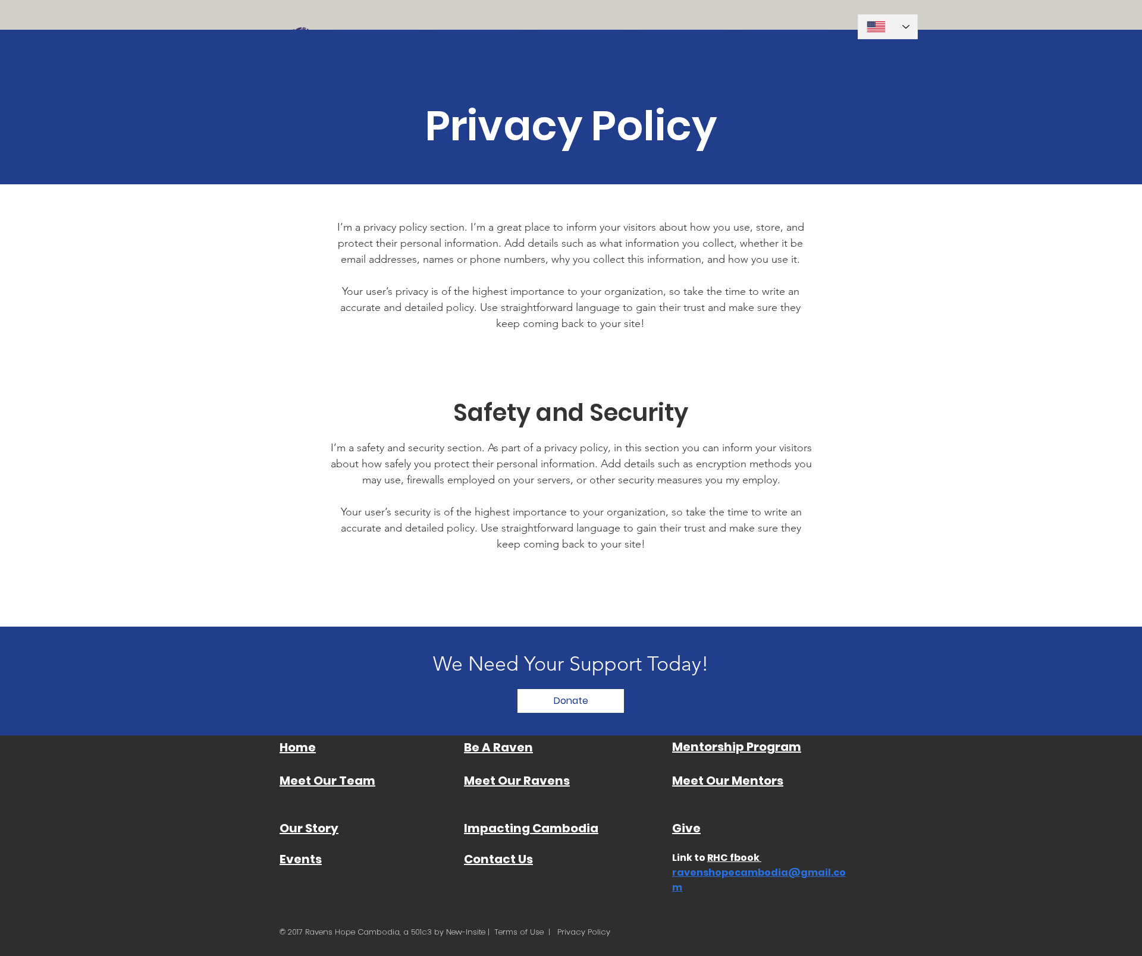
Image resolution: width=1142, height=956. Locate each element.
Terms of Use (519, 932)
